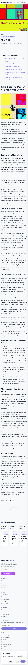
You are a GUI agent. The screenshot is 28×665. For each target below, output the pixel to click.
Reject (17, 661)
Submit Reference (7, 603)
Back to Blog (15, 509)
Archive (4, 590)
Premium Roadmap (7, 644)
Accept (23, 661)
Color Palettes (6, 599)
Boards (4, 580)
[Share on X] (6, 500)
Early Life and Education (12, 64)
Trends (4, 585)
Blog (3, 34)
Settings (4, 616)
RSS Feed (5, 601)
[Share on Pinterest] (13, 500)
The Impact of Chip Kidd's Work (14, 77)
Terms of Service (6, 637)
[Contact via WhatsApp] (2, 569)
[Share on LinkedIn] (10, 500)
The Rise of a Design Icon (12, 66)
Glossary (5, 597)
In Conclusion (9, 80)
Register (4, 609)
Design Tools (5, 594)
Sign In (4, 612)
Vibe (4, 587)
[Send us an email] (6, 569)
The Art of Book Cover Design (13, 69)
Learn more (11, 661)
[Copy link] (17, 500)
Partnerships (6, 646)
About (4, 639)
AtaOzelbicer (5, 43)
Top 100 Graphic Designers (8, 36)
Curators (5, 583)
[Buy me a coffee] (8, 573)
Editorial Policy (6, 642)
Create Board (6, 614)
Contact (4, 648)
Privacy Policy (6, 635)
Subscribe (14, 628)
